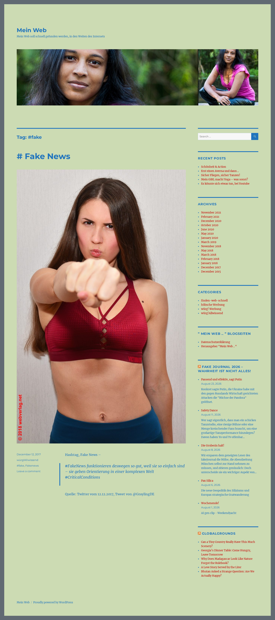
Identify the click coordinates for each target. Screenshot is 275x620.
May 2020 (207, 233)
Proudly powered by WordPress (53, 602)
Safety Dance (209, 410)
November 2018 (211, 246)
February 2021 (210, 217)
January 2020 (209, 238)
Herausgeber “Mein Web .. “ (219, 346)
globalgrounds (219, 533)
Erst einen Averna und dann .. (220, 171)
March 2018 (208, 254)
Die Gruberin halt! (212, 445)
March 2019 (208, 242)
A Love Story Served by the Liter (221, 567)
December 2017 (211, 267)
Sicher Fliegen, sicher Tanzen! (220, 175)
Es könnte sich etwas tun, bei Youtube (225, 183)
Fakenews (32, 465)
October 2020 (209, 225)
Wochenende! (210, 503)
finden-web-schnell (214, 300)
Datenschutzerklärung (215, 342)
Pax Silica (207, 480)
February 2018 (210, 259)
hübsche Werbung (213, 304)
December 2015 (211, 271)
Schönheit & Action (213, 167)
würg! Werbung (211, 309)
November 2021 (211, 212)
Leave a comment (28, 471)
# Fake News (43, 156)
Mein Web (32, 30)
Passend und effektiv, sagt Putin (221, 379)
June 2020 (207, 229)
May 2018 (207, 250)
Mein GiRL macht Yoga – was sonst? (224, 179)
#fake (20, 465)
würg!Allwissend (27, 460)
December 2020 (211, 221)
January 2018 (209, 263)
